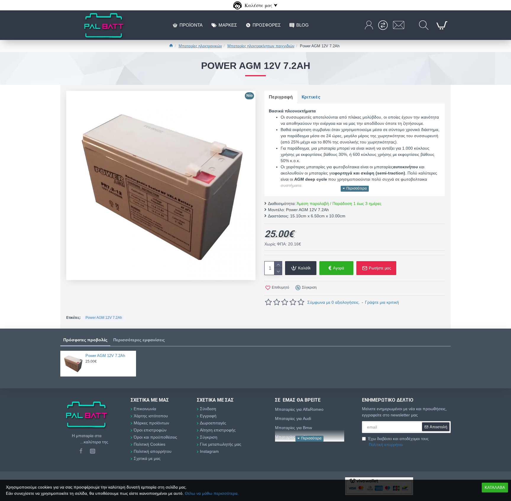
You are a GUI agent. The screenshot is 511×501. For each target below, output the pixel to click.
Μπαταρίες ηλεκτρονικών (200, 46)
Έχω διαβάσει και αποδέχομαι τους (398, 442)
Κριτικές (311, 97)
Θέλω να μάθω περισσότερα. (212, 493)
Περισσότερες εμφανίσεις (139, 339)
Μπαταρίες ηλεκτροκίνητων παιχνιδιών (261, 46)
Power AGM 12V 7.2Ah (103, 318)
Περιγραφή (281, 97)
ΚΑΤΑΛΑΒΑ (495, 487)
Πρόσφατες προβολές (85, 339)
